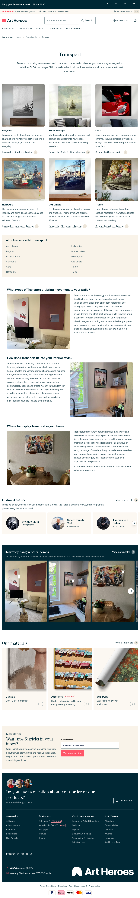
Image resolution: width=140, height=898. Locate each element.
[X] (31, 854)
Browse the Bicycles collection (17, 152)
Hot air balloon (78, 251)
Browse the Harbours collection (17, 226)
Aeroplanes (12, 246)
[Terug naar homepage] (14, 20)
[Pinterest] (22, 854)
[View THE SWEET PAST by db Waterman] (73, 580)
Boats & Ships (57, 130)
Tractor (74, 266)
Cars (98, 130)
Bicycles (7, 130)
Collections (23, 28)
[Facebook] (26, 854)
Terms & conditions (48, 886)
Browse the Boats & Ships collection (67, 152)
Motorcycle (76, 256)
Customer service (83, 816)
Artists (39, 28)
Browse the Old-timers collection (65, 226)
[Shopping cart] (135, 20)
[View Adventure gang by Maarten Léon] (19, 576)
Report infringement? (78, 886)
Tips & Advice (73, 28)
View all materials (124, 642)
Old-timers (55, 204)
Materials (54, 28)
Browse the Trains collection (109, 226)
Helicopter (76, 246)
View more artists (124, 500)
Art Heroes (112, 816)
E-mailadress (67, 740)
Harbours (7, 204)
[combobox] (62, 20)
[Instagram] (18, 854)
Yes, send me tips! (72, 753)
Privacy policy (94, 886)
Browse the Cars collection (108, 152)
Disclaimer (62, 886)
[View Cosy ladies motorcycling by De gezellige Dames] (123, 572)
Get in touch (126, 800)
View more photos (121, 552)
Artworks (6, 28)
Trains (99, 204)
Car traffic (11, 261)
